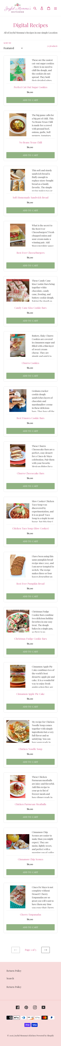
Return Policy (14, 987)
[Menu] (55, 8)
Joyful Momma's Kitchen (25, 1035)
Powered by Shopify (45, 1035)
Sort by (7, 43)
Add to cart (30, 100)
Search (10, 978)
